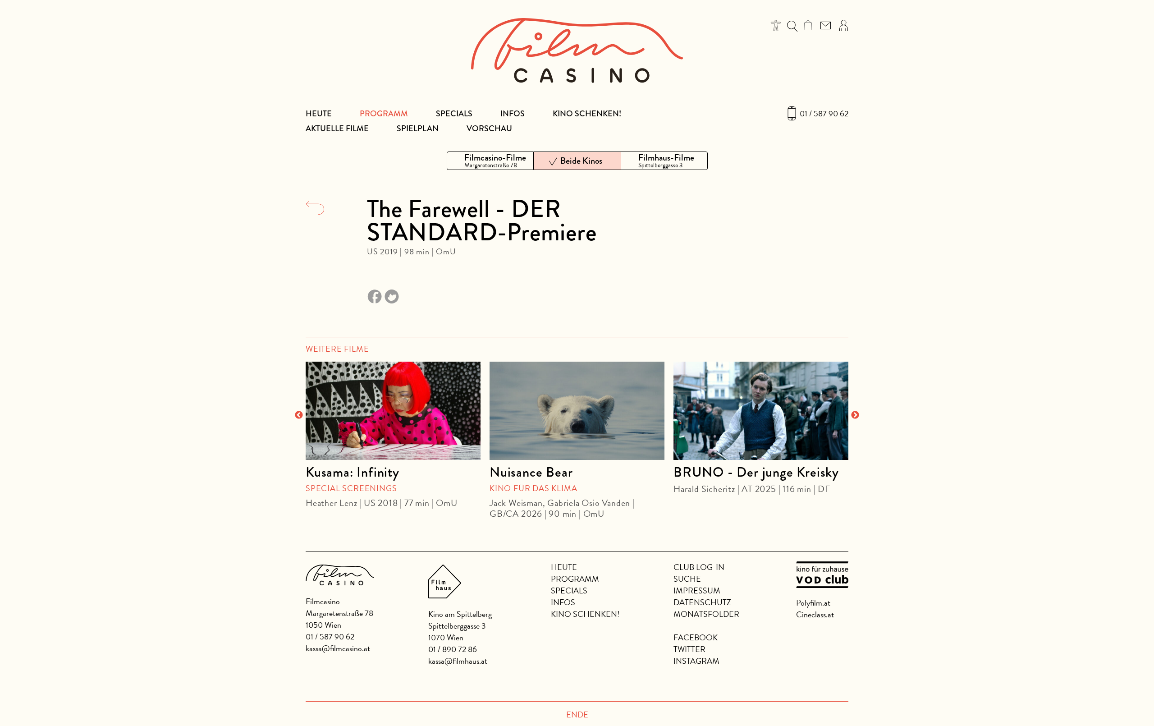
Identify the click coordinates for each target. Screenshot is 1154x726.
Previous (298, 415)
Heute (319, 114)
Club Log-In (698, 567)
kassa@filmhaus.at (457, 661)
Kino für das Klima (533, 488)
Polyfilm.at (813, 603)
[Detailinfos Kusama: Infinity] (393, 411)
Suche (687, 579)
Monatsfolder (706, 614)
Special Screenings (351, 488)
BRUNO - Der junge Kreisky (756, 472)
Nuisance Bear (531, 472)
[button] (776, 25)
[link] (808, 25)
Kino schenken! (587, 114)
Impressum (696, 590)
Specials (454, 114)
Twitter (689, 649)
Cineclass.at (815, 614)
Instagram (696, 661)
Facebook (695, 637)
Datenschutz (702, 602)
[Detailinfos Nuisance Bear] (577, 411)
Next (855, 415)
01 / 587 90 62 (824, 113)
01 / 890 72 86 (452, 649)
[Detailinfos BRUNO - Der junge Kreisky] (760, 411)
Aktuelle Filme (337, 128)
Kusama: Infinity (352, 472)
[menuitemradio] (490, 161)
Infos (512, 114)
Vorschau (489, 128)
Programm (384, 114)
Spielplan (418, 128)
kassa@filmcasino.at (338, 648)
